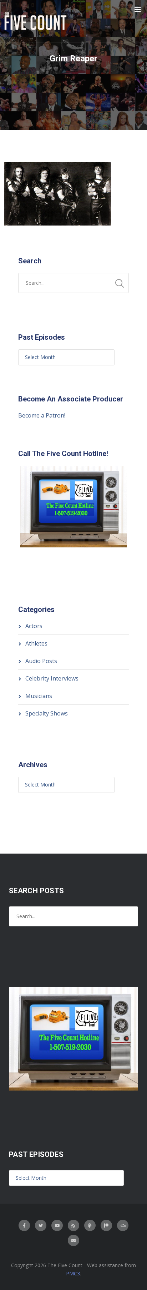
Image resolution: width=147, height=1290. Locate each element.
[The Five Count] (36, 21)
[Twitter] (40, 1225)
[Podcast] (90, 1225)
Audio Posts (41, 661)
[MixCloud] (122, 1225)
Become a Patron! (41, 415)
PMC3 (73, 1273)
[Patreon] (106, 1225)
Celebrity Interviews (51, 678)
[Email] (73, 1240)
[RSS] (73, 1225)
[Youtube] (57, 1225)
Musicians (38, 696)
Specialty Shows (46, 713)
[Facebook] (24, 1225)
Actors (33, 626)
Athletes (36, 643)
